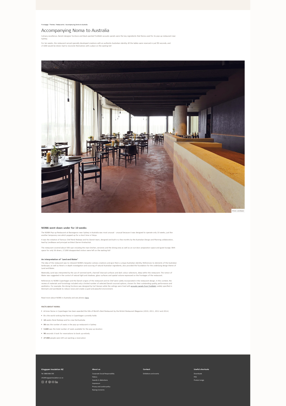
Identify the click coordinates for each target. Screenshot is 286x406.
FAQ (195, 377)
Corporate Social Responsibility (103, 374)
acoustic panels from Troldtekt (143, 286)
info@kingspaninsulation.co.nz (52, 378)
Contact (146, 369)
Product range (199, 380)
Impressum (96, 383)
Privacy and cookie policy (101, 386)
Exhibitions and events (151, 374)
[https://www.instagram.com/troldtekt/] (42, 382)
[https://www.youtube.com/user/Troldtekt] (53, 382)
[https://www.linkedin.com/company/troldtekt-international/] (56, 382)
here (87, 297)
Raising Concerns (98, 390)
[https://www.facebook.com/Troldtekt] (46, 382)
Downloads (198, 374)
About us (96, 369)
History (94, 377)
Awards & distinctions (100, 380)
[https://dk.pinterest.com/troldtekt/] (49, 382)
